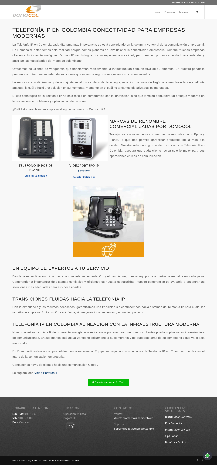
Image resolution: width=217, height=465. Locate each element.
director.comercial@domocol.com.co (135, 418)
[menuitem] (157, 12)
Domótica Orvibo (175, 442)
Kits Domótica (173, 423)
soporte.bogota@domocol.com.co (134, 428)
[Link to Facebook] (197, 460)
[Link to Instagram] (202, 460)
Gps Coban (171, 436)
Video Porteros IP (46, 373)
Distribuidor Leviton (177, 429)
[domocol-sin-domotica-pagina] (26, 12)
